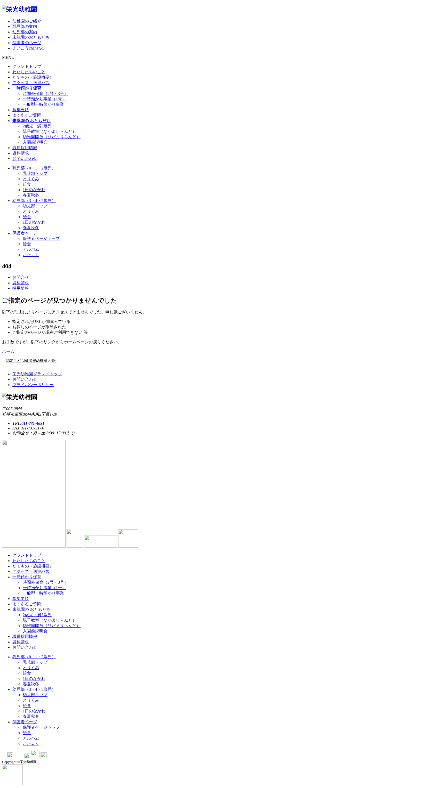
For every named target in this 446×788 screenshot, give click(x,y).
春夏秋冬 (31, 195)
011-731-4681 (32, 423)
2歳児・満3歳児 (37, 126)
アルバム (31, 249)
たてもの (33, 77)
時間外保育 (45, 93)
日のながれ (34, 190)
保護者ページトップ (41, 238)
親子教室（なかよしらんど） (49, 131)
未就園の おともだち (31, 609)
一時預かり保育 (26, 577)
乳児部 (34, 168)
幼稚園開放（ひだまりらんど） (52, 137)
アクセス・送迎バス (31, 82)
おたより (31, 255)
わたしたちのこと (28, 72)
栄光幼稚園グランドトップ (37, 374)
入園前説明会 (35, 142)
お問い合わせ (24, 158)
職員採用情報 (24, 147)
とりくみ (31, 179)
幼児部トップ (35, 206)
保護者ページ (24, 233)
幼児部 (34, 200)
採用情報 (20, 288)
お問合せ (20, 277)
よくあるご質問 (26, 115)
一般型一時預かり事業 (43, 104)
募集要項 (20, 110)
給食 (27, 184)
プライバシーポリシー (33, 385)
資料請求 (20, 153)
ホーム (8, 351)
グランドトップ (26, 66)
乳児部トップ (35, 173)
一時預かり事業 (44, 99)
